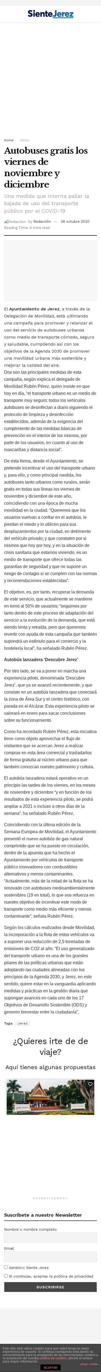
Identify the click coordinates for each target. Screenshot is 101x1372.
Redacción (42, 221)
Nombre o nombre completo (30, 1229)
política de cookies (53, 1358)
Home (8, 140)
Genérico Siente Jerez (28, 1267)
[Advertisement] (50, 78)
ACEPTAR (50, 1367)
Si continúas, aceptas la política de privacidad (50, 1276)
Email (9, 1248)
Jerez (24, 140)
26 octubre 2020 (75, 221)
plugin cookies (89, 1364)
